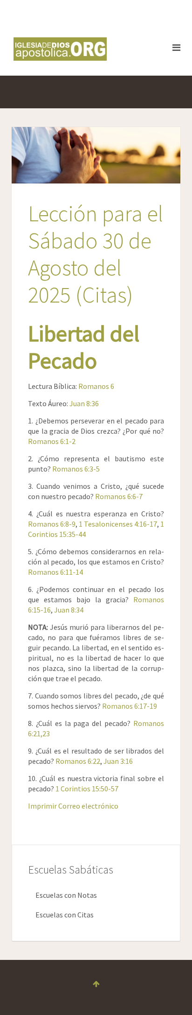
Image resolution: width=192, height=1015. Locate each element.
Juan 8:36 (84, 403)
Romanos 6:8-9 (51, 524)
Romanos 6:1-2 (51, 441)
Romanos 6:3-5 (76, 468)
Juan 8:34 (68, 609)
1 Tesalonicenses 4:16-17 (118, 524)
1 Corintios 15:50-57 (86, 788)
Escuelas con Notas (66, 895)
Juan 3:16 (118, 761)
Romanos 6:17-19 (129, 706)
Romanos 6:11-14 (55, 572)
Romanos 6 (96, 386)
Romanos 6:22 (77, 761)
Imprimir (43, 806)
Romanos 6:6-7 (119, 496)
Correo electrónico (88, 806)
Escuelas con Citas (64, 914)
